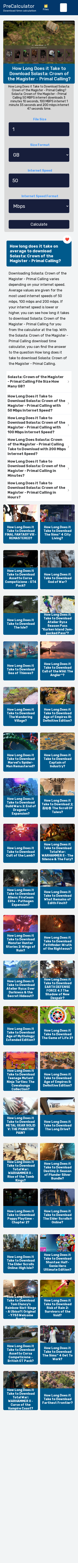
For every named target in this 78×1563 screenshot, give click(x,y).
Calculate (39, 224)
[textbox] (63, 7)
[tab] (39, 382)
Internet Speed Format (39, 196)
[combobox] (63, 7)
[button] (39, 382)
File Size (39, 119)
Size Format (40, 145)
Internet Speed (40, 170)
